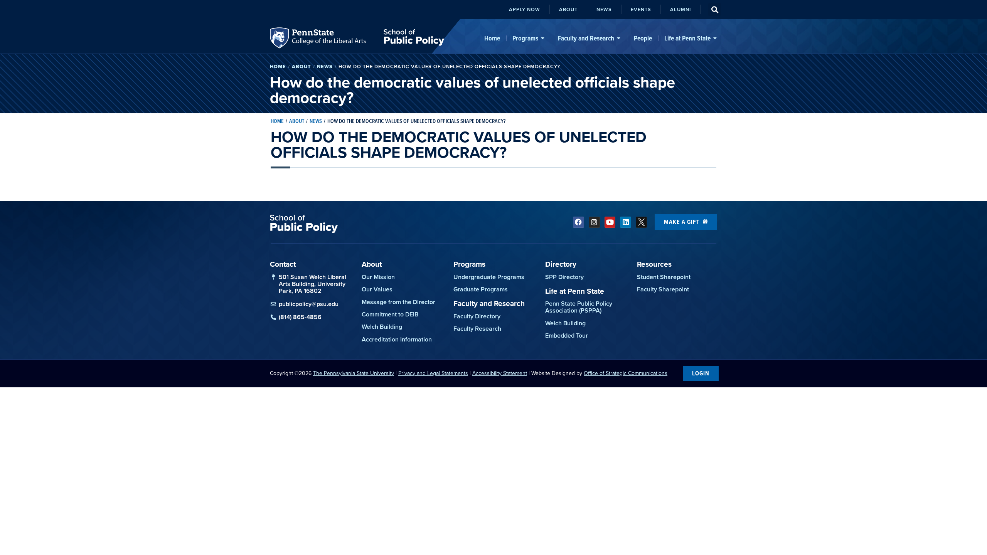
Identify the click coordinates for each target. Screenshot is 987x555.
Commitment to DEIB (390, 314)
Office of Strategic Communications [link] (625, 373)
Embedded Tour (566, 335)
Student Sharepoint (664, 276)
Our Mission (378, 276)
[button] (714, 9)
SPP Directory (564, 276)
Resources (654, 264)
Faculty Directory (476, 316)
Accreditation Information (397, 339)
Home (278, 66)
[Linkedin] (625, 222)
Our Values (377, 289)
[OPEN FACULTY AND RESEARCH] (619, 38)
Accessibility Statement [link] (499, 373)
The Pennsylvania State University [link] (353, 373)
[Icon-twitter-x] (641, 222)
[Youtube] (610, 222)
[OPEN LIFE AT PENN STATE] (715, 38)
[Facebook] (578, 222)
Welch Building (382, 326)
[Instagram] (594, 222)
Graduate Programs (480, 289)
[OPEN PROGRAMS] (543, 38)
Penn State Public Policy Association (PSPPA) (578, 307)
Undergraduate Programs (488, 276)
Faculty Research (477, 328)
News (325, 66)
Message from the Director (398, 302)
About (301, 66)
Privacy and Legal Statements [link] (433, 373)
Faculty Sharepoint (663, 289)
